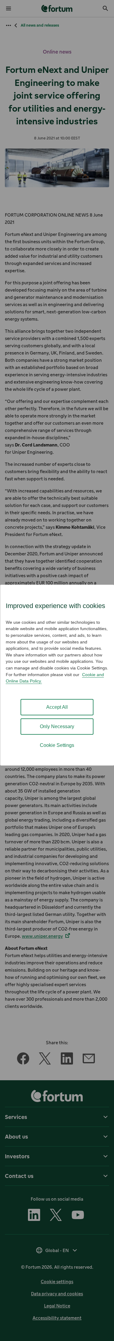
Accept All (57, 707)
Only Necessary (57, 726)
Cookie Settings (57, 745)
